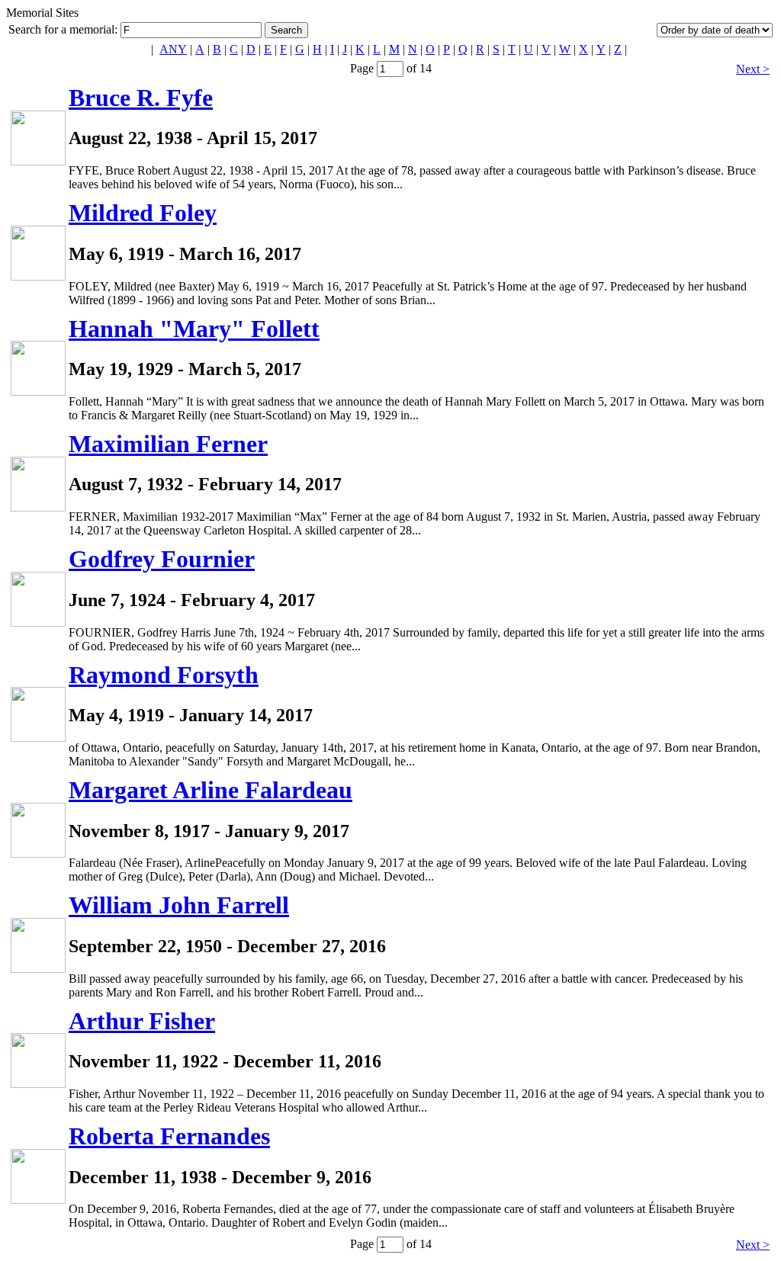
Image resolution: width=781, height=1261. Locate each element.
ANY (173, 49)
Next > (753, 69)
